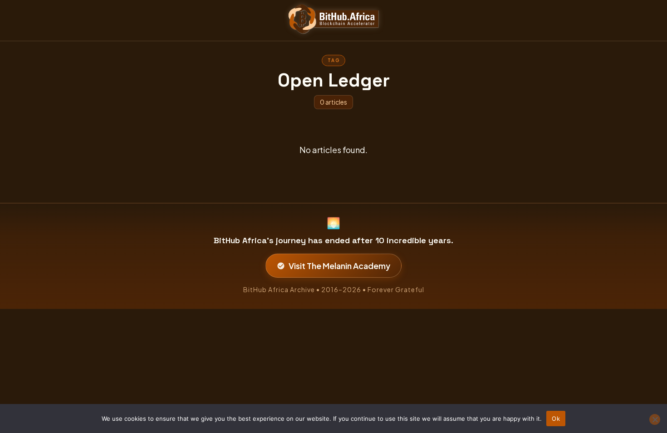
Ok (556, 418)
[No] (654, 419)
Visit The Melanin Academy (339, 265)
